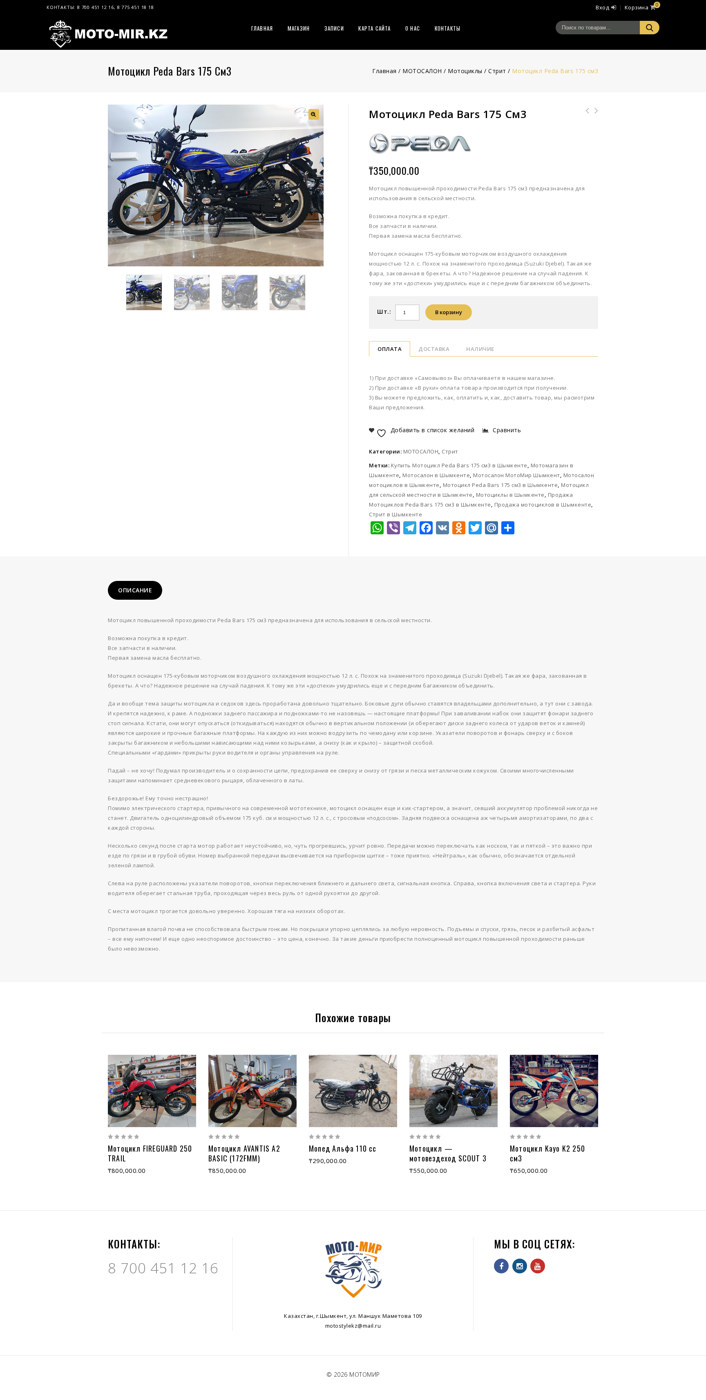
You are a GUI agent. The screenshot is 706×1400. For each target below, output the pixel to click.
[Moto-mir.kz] (108, 33)
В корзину (448, 312)
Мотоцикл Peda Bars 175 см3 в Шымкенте (500, 485)
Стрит (497, 71)
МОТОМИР (364, 1374)
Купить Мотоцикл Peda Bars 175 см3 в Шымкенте (459, 465)
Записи (334, 28)
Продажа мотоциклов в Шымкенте (543, 504)
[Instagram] (519, 1266)
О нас (412, 28)
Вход (602, 7)
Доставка (433, 349)
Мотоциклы (465, 71)
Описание (135, 590)
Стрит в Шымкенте (395, 514)
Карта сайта (374, 28)
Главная (262, 28)
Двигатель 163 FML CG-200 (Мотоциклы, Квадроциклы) (593, 120)
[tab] (135, 590)
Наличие (480, 349)
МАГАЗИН (299, 28)
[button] (313, 114)
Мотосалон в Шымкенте (436, 475)
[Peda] (420, 143)
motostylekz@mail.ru (353, 1325)
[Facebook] (501, 1266)
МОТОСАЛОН (422, 71)
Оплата (390, 349)
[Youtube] (537, 1266)
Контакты (448, 28)
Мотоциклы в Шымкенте (510, 494)
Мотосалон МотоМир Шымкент (516, 475)
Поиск (649, 27)
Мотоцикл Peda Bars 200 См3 (584, 115)
